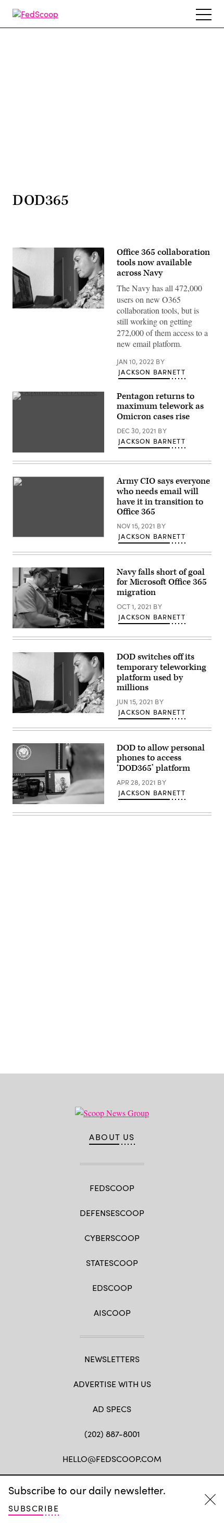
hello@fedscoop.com (112, 1458)
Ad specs (112, 1408)
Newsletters (112, 1358)
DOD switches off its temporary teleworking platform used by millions (161, 672)
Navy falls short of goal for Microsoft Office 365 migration (162, 582)
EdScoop (112, 1287)
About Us (112, 1137)
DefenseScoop (112, 1212)
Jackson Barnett (151, 372)
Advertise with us (112, 1383)
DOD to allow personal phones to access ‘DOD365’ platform (161, 758)
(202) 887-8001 (112, 1433)
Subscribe (33, 1508)
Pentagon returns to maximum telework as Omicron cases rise (160, 407)
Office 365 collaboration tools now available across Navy (163, 263)
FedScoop (112, 1187)
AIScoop (112, 1312)
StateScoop (112, 1262)
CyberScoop (112, 1237)
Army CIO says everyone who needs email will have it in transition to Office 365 (163, 496)
